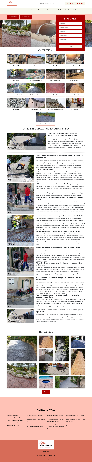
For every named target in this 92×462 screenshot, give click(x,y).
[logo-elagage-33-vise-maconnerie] (12, 3)
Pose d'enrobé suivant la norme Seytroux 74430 (36, 420)
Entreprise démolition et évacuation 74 (62, 10)
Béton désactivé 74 (41, 10)
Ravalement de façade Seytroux (14, 422)
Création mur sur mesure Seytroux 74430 (36, 424)
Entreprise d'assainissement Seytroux (15, 417)
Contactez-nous (26, 16)
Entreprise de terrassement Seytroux (15, 420)
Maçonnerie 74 (6, 10)
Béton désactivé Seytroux (12, 415)
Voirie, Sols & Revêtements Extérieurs (29, 10)
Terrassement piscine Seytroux (13, 425)
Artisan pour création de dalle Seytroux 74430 (55, 427)
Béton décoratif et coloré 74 (83, 10)
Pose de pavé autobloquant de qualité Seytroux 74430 (55, 416)
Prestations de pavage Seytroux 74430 (55, 424)
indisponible (70, 3)
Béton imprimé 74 (74, 10)
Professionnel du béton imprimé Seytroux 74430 (75, 416)
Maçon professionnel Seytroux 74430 (35, 426)
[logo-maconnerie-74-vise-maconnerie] (46, 444)
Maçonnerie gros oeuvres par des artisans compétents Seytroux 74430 (56, 420)
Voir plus (46, 392)
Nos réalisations (13, 16)
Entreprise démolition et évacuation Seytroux (34, 416)
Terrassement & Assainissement (16, 10)
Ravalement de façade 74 (49, 10)
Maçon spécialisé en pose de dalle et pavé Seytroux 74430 (75, 420)
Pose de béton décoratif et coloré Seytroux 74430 (75, 425)
